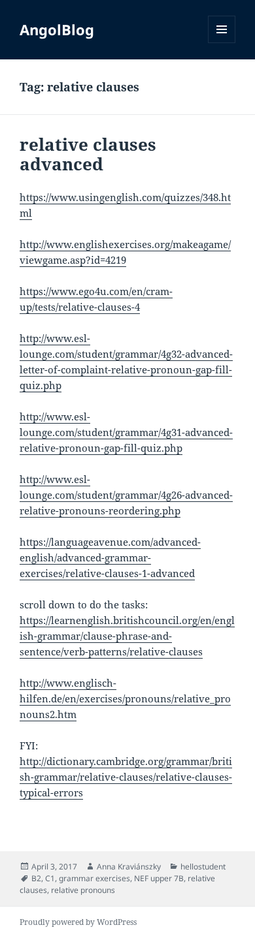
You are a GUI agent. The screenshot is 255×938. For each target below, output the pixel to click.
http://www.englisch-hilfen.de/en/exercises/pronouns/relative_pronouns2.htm (125, 698)
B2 (36, 878)
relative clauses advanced (88, 154)
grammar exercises (94, 878)
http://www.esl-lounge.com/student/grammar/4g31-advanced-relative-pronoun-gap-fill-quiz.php (126, 432)
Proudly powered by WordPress (78, 922)
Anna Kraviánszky (129, 866)
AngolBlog (57, 29)
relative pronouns (83, 890)
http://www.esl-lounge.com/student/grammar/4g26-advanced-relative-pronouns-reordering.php (126, 495)
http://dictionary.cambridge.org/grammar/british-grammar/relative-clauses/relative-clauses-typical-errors (126, 777)
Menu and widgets (222, 42)
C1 (50, 878)
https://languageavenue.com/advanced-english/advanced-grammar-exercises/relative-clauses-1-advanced (110, 557)
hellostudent (203, 866)
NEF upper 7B (159, 878)
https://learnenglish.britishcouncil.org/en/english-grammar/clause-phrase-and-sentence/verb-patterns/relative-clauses (127, 636)
